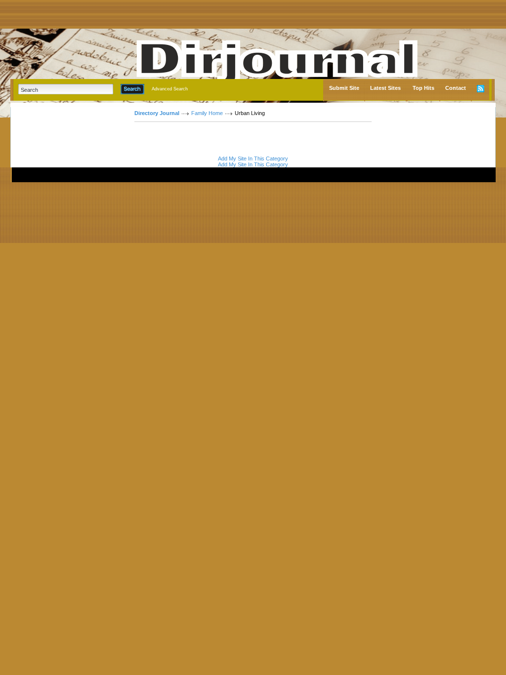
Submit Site (344, 88)
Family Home (207, 113)
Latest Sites (385, 88)
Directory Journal (156, 113)
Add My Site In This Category (253, 158)
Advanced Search (170, 88)
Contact (455, 88)
